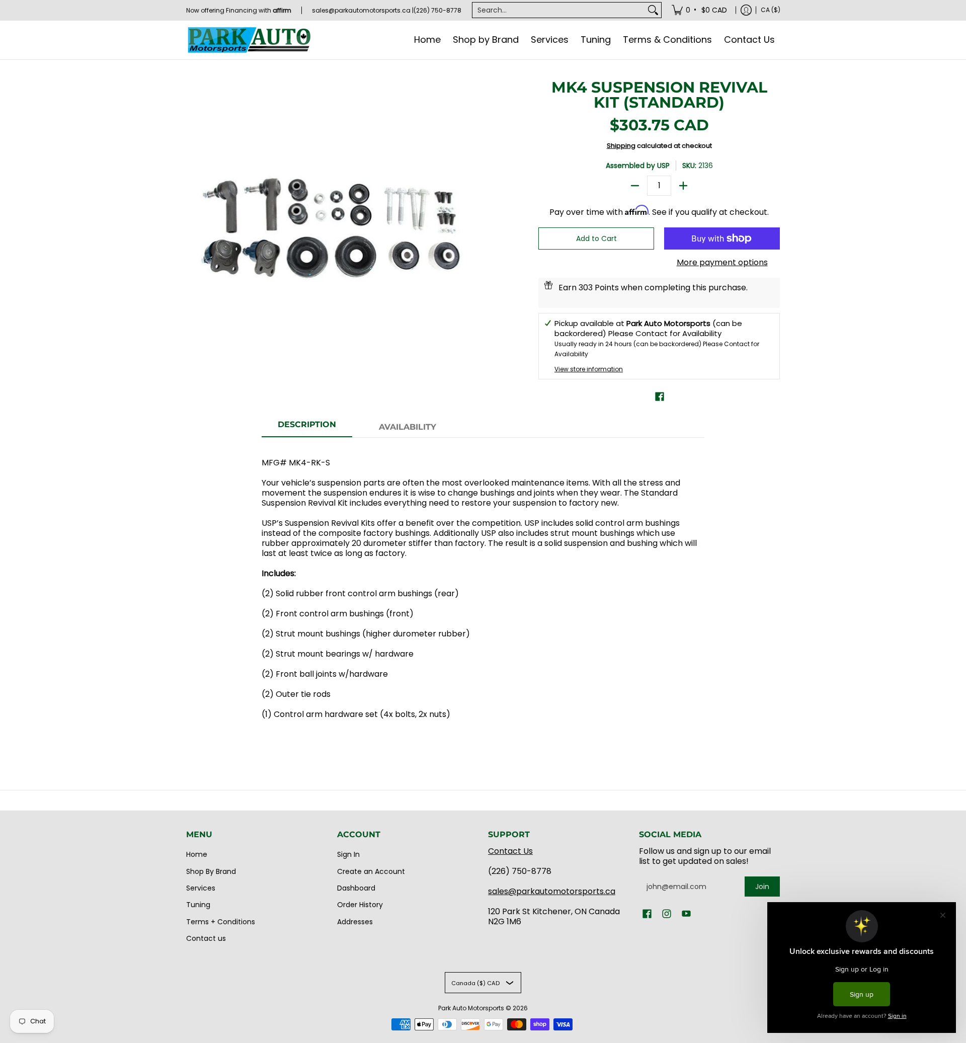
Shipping (621, 145)
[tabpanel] (483, 593)
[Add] (683, 186)
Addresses (355, 922)
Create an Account (371, 871)
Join (762, 886)
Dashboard (356, 888)
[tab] (307, 427)
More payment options (722, 263)
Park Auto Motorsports (471, 1008)
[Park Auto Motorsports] (249, 40)
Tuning (198, 905)
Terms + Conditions (220, 922)
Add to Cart (596, 238)
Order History (360, 905)
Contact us (206, 938)
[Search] (653, 10)
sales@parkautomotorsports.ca (551, 891)
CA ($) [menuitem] (770, 10)
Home (196, 854)
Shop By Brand (211, 871)
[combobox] (558, 10)
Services (200, 888)
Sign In (348, 854)
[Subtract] (635, 186)
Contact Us (510, 851)
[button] (660, 397)
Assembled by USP (638, 166)
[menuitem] (700, 10)
